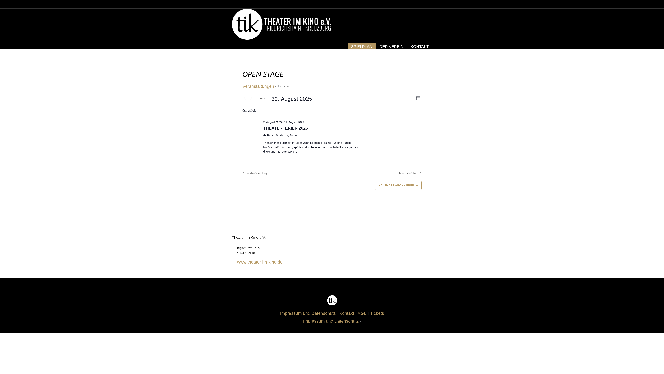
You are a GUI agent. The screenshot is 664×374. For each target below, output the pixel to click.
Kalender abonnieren (396, 185)
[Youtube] (421, 24)
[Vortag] (244, 98)
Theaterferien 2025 (285, 128)
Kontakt (346, 313)
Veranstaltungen (258, 86)
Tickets (377, 313)
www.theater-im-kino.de (260, 262)
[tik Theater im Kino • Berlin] (332, 300)
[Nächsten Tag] (251, 98)
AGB (362, 313)
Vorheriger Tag (257, 173)
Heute (263, 98)
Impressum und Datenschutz (308, 313)
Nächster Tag (408, 173)
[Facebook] (415, 24)
